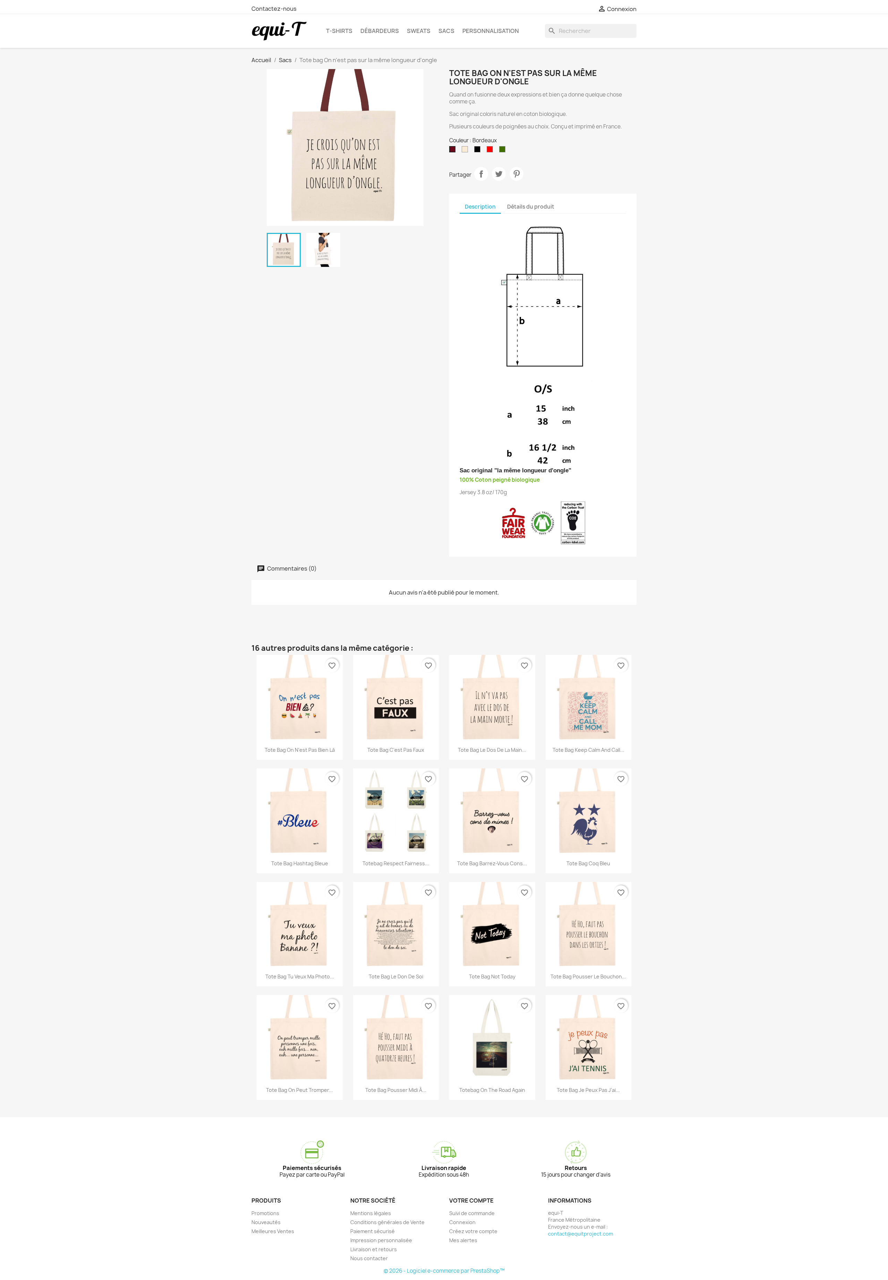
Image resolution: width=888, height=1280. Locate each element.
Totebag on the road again (492, 1090)
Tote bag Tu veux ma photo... (299, 976)
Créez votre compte (473, 1231)
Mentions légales (370, 1213)
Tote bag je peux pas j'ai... (588, 1090)
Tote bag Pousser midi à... (395, 1090)
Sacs (446, 31)
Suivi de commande (472, 1213)
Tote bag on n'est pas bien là (300, 750)
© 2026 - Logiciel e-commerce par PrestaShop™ (444, 1270)
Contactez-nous (274, 8)
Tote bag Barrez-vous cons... (492, 863)
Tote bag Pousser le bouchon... (588, 976)
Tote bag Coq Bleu (588, 863)
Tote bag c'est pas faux (395, 750)
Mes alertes (463, 1240)
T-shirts (339, 31)
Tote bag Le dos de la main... (492, 750)
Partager (481, 174)
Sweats (418, 31)
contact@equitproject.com (580, 1233)
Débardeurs (379, 31)
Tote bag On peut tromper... (299, 1090)
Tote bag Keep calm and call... (588, 750)
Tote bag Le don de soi (396, 976)
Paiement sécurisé (372, 1231)
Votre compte (471, 1200)
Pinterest (516, 174)
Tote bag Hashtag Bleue (299, 863)
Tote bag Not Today (492, 976)
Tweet (499, 174)
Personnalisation (490, 31)
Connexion (462, 1222)
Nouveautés (266, 1222)
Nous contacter (369, 1258)
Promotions (265, 1213)
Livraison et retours (373, 1249)
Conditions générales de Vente (387, 1222)
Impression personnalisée (381, 1240)
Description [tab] (480, 206)
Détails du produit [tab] (530, 206)
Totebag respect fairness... (395, 863)
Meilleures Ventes (272, 1231)
